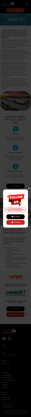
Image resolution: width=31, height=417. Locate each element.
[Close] (29, 188)
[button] (15, 216)
